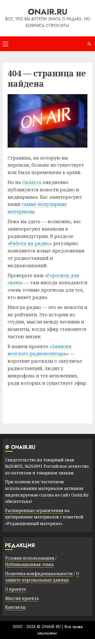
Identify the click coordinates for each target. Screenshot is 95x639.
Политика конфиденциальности (39, 573)
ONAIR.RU (47, 12)
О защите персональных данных (42, 577)
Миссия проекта (22, 598)
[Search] (89, 44)
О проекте (15, 589)
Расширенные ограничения (34, 510)
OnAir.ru (32, 182)
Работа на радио (29, 243)
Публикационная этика (29, 564)
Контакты (15, 607)
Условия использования (29, 558)
